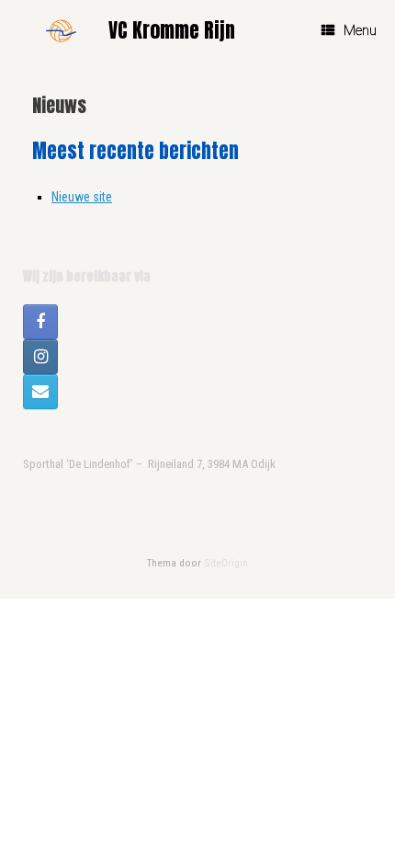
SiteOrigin (226, 562)
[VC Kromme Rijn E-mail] (40, 391)
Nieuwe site (81, 196)
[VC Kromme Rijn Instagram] (40, 356)
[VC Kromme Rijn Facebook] (40, 321)
